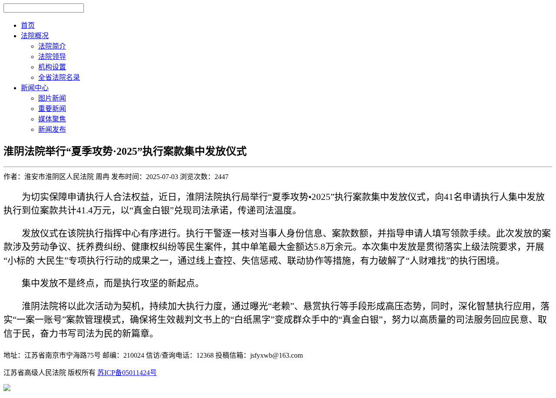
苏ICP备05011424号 (127, 372)
